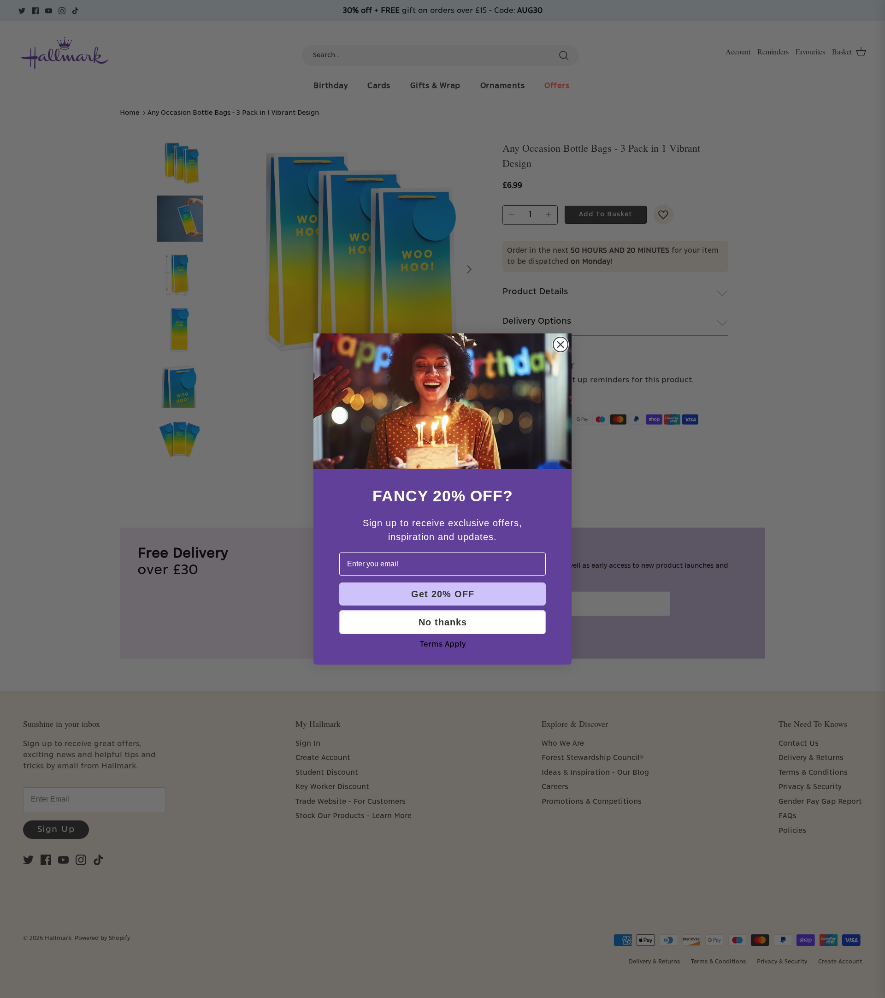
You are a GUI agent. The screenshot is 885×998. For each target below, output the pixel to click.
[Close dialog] (560, 344)
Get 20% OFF (442, 594)
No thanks (443, 622)
